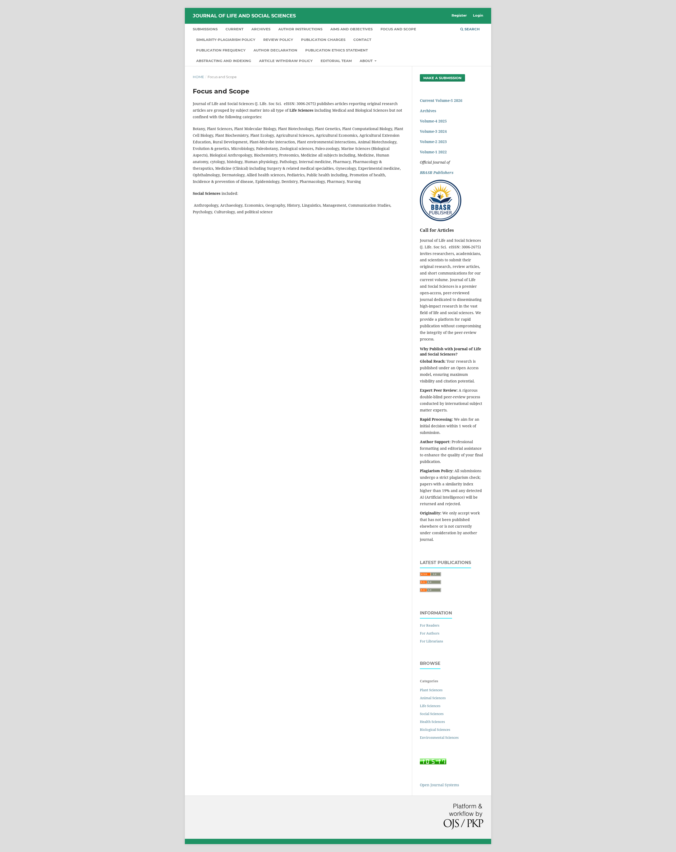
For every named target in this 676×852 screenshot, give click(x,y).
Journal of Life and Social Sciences (244, 16)
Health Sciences (432, 721)
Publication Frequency (221, 50)
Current (234, 29)
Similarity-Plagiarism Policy (225, 39)
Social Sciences (432, 713)
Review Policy (278, 39)
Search (471, 29)
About (367, 61)
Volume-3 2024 (433, 131)
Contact (362, 39)
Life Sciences (430, 705)
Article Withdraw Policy (286, 61)
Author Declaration (275, 50)
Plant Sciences (431, 690)
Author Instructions (300, 29)
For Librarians (431, 641)
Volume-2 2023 (433, 141)
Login (478, 15)
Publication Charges (323, 39)
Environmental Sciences (439, 737)
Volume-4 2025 (433, 121)
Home (198, 77)
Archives (260, 29)
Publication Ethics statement (336, 50)
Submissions (205, 29)
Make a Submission (442, 78)
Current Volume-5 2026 (441, 100)
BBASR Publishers (436, 172)
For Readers (429, 625)
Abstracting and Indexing (223, 61)
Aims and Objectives (351, 29)
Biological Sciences (435, 729)
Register (459, 15)
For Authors (429, 633)
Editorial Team (336, 61)
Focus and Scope (398, 29)
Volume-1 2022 (433, 151)
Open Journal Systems (439, 784)
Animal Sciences (433, 697)
